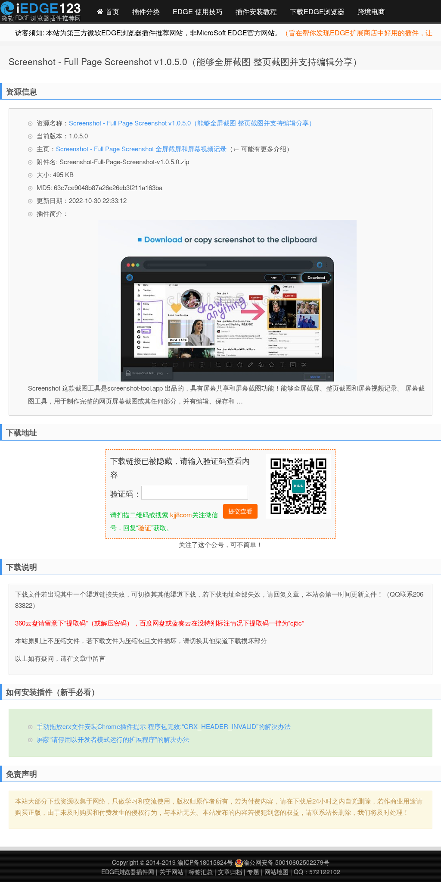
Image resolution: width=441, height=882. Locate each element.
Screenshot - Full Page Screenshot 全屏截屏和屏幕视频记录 (141, 148)
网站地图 (276, 871)
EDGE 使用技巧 (198, 11)
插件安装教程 (256, 11)
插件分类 (146, 11)
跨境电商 (371, 11)
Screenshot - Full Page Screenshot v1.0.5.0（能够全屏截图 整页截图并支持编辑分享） (185, 61)
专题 (253, 871)
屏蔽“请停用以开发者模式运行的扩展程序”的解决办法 (113, 739)
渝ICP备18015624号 (205, 862)
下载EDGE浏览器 (317, 11)
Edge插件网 (40, 12)
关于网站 (171, 871)
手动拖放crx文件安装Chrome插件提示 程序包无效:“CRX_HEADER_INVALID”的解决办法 (164, 726)
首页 (111, 11)
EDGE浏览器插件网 (127, 871)
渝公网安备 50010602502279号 (286, 862)
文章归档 (230, 871)
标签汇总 (201, 871)
